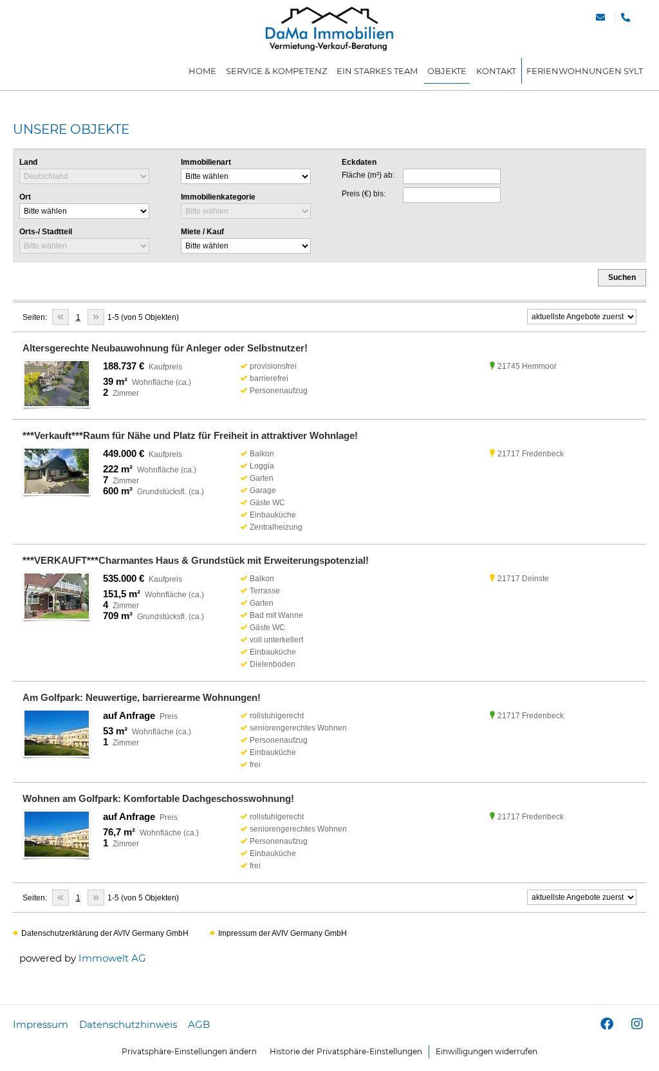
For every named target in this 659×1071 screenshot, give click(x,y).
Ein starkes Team (377, 71)
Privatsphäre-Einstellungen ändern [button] (189, 1051)
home (202, 71)
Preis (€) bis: (363, 193)
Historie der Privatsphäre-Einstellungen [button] (346, 1051)
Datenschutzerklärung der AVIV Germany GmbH (105, 933)
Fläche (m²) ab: (368, 175)
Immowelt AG (112, 958)
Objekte (447, 71)
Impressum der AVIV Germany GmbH (282, 933)
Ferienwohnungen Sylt (584, 71)
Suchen (622, 277)
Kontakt (496, 71)
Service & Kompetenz (276, 71)
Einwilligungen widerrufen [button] (486, 1051)
